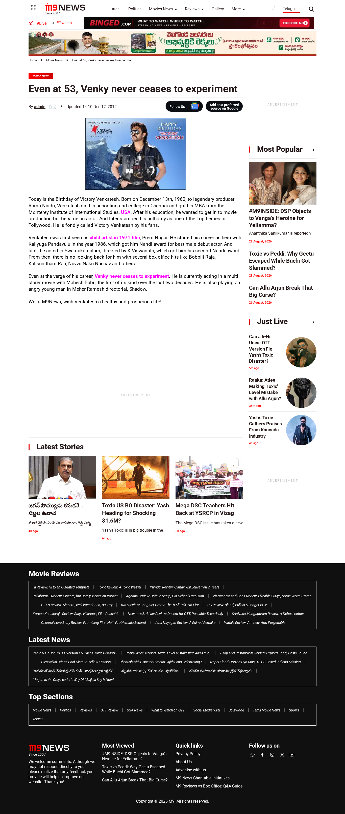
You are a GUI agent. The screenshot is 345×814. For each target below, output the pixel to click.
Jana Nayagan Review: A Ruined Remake (185, 623)
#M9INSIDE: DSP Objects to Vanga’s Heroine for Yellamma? (134, 756)
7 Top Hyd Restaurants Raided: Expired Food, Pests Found (263, 653)
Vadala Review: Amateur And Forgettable (254, 623)
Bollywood (236, 710)
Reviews (192, 9)
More (236, 9)
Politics (134, 9)
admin (39, 106)
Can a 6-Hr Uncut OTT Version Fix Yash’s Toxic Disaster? (75, 653)
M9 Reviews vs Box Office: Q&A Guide (209, 786)
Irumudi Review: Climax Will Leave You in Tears (184, 587)
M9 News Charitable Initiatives (203, 778)
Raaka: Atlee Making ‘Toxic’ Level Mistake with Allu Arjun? (168, 653)
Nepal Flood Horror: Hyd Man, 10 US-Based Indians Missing (255, 662)
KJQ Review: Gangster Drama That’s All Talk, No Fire (160, 605)
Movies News (161, 9)
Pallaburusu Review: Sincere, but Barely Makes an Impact (75, 596)
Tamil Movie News (266, 710)
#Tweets (64, 22)
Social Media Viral (206, 710)
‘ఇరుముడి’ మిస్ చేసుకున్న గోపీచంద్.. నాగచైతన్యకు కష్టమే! (73, 671)
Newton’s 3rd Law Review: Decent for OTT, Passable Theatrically (175, 614)
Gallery (218, 9)
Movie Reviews (54, 573)
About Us (184, 761)
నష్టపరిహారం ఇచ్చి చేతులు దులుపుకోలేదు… (150, 671)
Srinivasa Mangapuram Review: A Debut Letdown (269, 614)
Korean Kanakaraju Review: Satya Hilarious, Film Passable (76, 614)
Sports (294, 710)
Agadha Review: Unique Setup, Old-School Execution (165, 596)
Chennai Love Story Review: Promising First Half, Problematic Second (93, 623)
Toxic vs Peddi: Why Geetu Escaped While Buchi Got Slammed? (133, 769)
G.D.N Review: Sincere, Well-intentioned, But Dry (76, 605)
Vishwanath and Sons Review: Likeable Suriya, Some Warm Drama (262, 596)
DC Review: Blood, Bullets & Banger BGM (237, 605)
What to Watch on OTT (168, 710)
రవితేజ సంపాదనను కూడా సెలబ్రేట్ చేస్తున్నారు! (220, 671)
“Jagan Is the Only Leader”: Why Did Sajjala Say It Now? (73, 680)
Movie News (54, 60)
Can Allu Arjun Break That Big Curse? (135, 780)
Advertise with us (191, 770)
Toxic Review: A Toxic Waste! (119, 587)
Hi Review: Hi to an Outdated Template (61, 587)
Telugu (289, 8)
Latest (115, 9)
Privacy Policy (188, 753)
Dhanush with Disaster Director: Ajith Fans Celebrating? (160, 662)
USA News (135, 710)
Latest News (49, 639)
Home (33, 60)
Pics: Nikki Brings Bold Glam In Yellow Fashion (76, 662)
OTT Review (109, 710)
